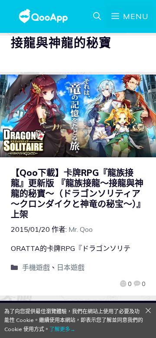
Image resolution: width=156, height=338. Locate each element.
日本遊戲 (70, 267)
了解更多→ (62, 329)
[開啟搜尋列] (97, 16)
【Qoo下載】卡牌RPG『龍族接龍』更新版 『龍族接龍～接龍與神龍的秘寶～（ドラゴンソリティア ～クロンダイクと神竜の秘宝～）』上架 (78, 193)
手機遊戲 (36, 267)
